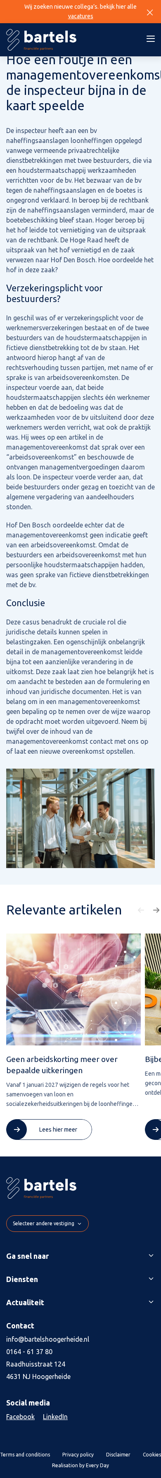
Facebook (20, 1416)
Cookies (152, 1454)
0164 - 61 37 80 (29, 1351)
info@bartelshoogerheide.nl (47, 1339)
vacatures (80, 16)
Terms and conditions (25, 1454)
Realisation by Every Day (80, 1465)
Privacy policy (78, 1454)
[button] (142, 910)
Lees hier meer (58, 1129)
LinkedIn (55, 1416)
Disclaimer (118, 1454)
